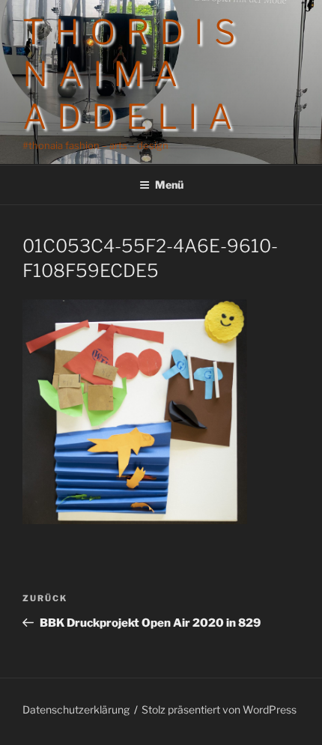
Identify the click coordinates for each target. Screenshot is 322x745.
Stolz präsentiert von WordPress (219, 709)
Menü (169, 184)
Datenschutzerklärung (76, 709)
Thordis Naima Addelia (134, 74)
